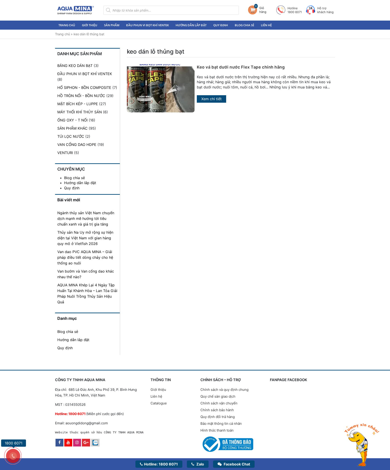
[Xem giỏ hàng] (253, 9)
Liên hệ (266, 25)
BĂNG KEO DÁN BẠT (75, 65)
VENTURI (65, 152)
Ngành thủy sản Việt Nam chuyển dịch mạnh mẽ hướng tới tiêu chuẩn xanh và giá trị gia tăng (85, 218)
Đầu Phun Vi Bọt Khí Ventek (147, 25)
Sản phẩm (111, 25)
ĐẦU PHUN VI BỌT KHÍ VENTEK (84, 73)
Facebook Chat (236, 464)
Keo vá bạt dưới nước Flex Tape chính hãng (241, 67)
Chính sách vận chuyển (218, 403)
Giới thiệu (89, 25)
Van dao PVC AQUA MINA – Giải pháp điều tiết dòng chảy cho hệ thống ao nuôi (85, 257)
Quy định (220, 25)
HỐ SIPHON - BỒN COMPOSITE (84, 87)
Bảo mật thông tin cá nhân (221, 423)
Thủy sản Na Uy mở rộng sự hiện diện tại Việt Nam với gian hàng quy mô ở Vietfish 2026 (85, 238)
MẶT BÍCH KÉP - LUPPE (77, 104)
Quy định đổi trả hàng (217, 417)
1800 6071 (161, 464)
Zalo (199, 464)
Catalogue (159, 403)
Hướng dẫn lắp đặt (191, 25)
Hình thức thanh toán (217, 430)
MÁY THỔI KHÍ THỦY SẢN (79, 112)
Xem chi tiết (211, 99)
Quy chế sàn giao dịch (217, 396)
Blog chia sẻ (244, 25)
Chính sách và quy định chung (224, 389)
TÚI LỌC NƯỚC (70, 136)
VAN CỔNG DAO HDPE (76, 144)
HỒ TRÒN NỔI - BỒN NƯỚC (81, 95)
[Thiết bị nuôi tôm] (75, 10)
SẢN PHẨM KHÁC (72, 128)
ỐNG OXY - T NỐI (72, 120)
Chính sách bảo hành (217, 410)
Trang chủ (66, 25)
